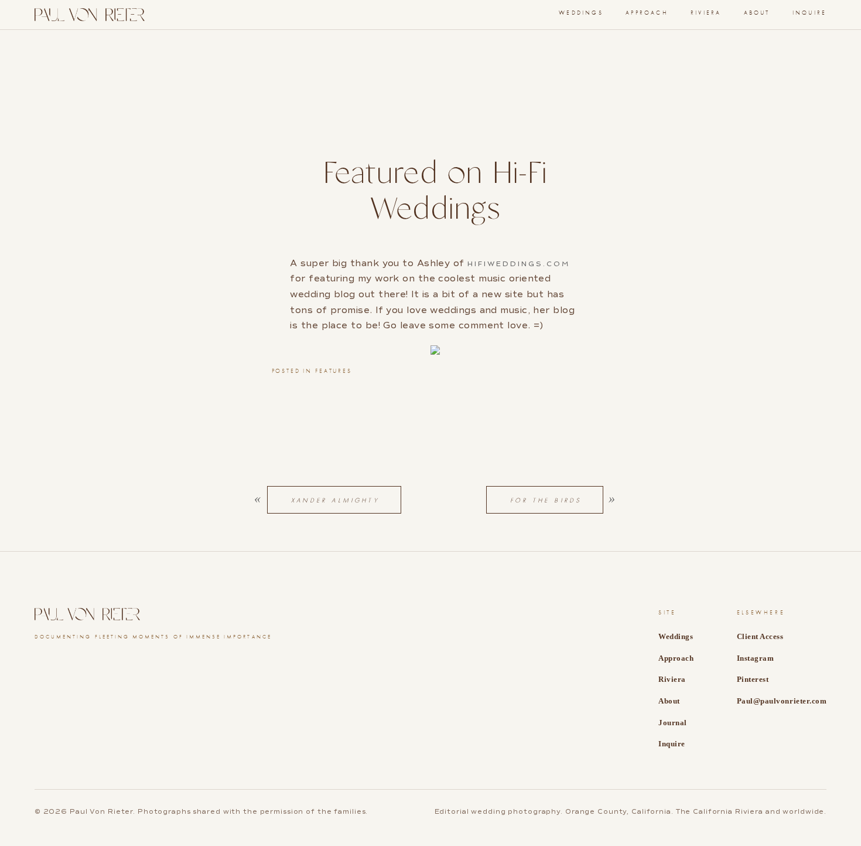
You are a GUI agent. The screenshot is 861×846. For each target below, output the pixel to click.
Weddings (581, 12)
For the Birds (546, 500)
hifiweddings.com (518, 264)
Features (333, 371)
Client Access (760, 636)
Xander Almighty (335, 500)
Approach (647, 12)
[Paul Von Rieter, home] (90, 14)
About (757, 12)
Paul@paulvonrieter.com (781, 700)
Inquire (809, 12)
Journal (672, 722)
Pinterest (753, 679)
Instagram (755, 658)
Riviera (706, 12)
